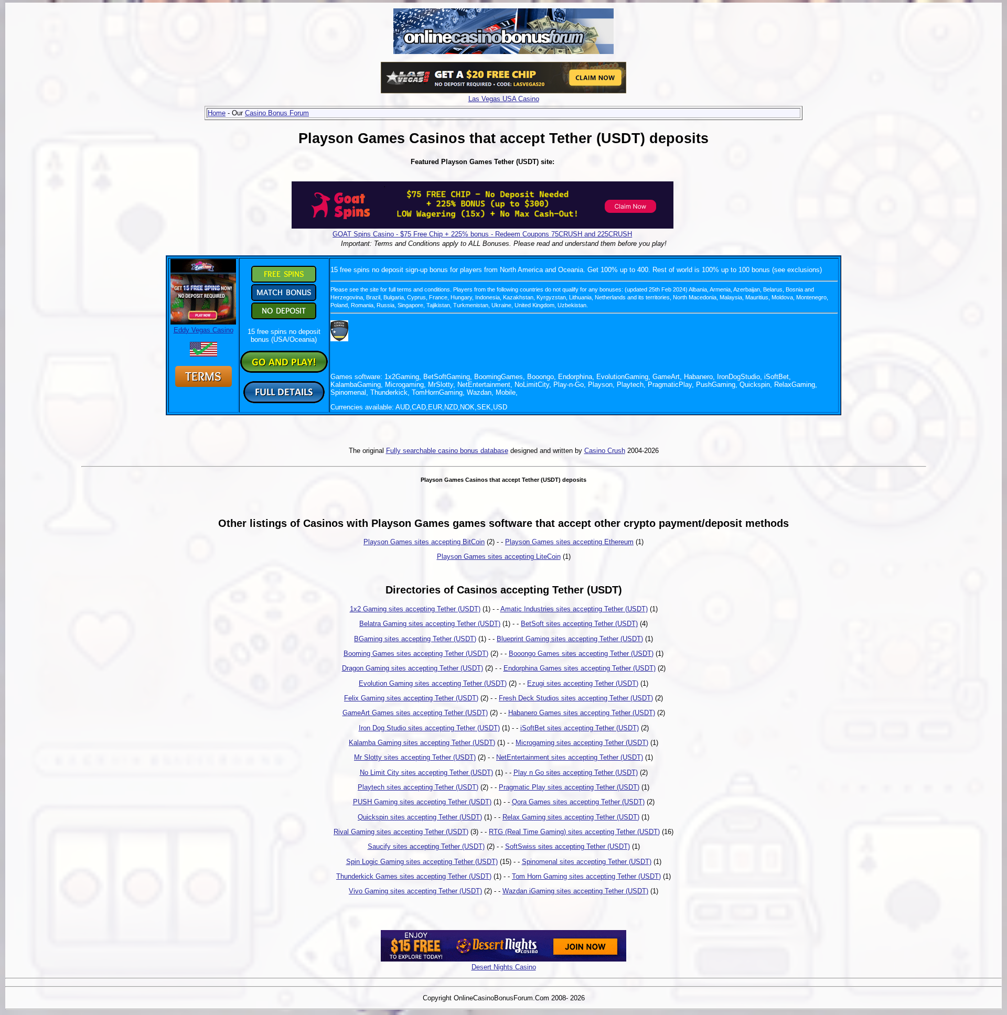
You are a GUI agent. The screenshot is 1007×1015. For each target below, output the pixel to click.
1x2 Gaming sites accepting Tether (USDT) (415, 609)
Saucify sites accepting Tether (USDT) (426, 846)
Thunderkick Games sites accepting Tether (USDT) (413, 876)
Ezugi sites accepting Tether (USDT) (582, 683)
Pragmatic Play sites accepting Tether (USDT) (569, 787)
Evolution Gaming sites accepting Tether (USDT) (433, 683)
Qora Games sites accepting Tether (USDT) (578, 802)
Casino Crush (604, 451)
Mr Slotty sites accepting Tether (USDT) (415, 757)
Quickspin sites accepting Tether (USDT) (420, 817)
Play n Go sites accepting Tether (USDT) (575, 772)
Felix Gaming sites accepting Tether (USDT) (411, 698)
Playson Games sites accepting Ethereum (569, 542)
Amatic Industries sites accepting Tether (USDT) (574, 609)
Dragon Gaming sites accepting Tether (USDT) (412, 668)
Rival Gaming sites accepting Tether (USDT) (401, 832)
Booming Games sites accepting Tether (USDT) (416, 653)
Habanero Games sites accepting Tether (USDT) (581, 713)
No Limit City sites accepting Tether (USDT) (426, 772)
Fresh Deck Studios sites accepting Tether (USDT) (576, 698)
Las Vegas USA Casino (503, 99)
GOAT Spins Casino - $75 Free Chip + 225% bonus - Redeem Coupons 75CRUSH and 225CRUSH (482, 234)
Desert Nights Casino (504, 967)
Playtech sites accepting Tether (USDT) (418, 787)
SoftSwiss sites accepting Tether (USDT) (567, 846)
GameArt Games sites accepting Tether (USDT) (415, 713)
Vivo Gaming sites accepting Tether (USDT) (415, 891)
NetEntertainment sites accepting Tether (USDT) (569, 757)
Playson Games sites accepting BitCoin (424, 542)
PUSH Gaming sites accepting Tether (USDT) (422, 802)
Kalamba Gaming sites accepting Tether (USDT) (422, 743)
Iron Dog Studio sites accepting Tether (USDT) (429, 728)
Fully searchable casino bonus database (447, 451)
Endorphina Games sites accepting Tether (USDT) (580, 668)
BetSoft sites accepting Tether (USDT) (579, 624)
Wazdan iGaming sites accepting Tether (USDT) (575, 891)
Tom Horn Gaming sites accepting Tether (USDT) (586, 876)
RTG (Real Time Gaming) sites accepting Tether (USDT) (574, 832)
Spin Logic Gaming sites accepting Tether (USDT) (422, 862)
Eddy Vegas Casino (203, 330)
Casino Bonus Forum (277, 113)
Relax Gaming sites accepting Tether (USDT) (570, 817)
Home (217, 113)
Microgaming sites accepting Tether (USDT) (582, 743)
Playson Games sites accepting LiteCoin (499, 556)
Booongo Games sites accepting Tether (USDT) (581, 653)
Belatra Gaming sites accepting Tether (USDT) (429, 624)
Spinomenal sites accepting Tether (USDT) (586, 862)
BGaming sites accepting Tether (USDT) (415, 639)
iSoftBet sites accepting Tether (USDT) (579, 728)
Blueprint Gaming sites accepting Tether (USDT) (570, 639)
